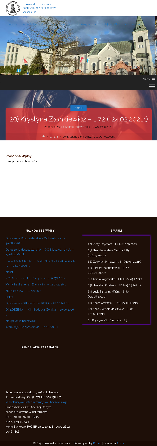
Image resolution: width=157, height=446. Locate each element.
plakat (9, 272)
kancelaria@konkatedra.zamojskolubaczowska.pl (37, 402)
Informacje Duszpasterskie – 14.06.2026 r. (32, 327)
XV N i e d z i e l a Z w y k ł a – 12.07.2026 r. (36, 284)
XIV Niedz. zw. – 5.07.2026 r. (23, 290)
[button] (146, 79)
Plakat (9, 297)
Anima (120, 443)
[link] (28, 41)
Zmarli (79, 108)
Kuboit (97, 443)
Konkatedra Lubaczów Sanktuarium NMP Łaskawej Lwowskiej (40, 8)
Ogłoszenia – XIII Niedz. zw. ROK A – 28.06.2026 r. (37, 303)
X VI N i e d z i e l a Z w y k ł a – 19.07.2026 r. (36, 278)
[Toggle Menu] (152, 86)
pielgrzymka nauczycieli (21, 320)
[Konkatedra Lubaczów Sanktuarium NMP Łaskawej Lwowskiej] (13, 8)
